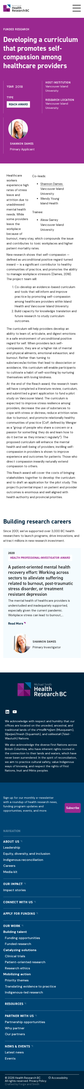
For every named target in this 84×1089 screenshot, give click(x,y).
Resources (14, 1004)
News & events (17, 1046)
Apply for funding (19, 913)
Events (10, 1058)
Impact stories (14, 890)
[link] (42, 135)
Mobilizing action (17, 974)
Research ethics (17, 968)
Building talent (15, 932)
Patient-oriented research (25, 962)
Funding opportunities (22, 938)
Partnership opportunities (25, 1022)
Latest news (14, 1052)
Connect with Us (18, 902)
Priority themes (17, 980)
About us (11, 841)
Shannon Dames (22, 143)
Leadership (11, 847)
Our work (11, 926)
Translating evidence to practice (30, 986)
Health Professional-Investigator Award (40, 558)
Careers (9, 866)
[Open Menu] (77, 8)
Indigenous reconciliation (23, 860)
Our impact (13, 884)
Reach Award (18, 104)
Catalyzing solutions (19, 950)
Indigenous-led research (24, 992)
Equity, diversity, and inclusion (26, 853)
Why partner (14, 1028)
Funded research (18, 944)
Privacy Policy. (38, 1081)
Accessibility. (59, 1078)
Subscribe (72, 808)
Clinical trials (15, 956)
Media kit (10, 872)
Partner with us (19, 1016)
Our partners (15, 1034)
